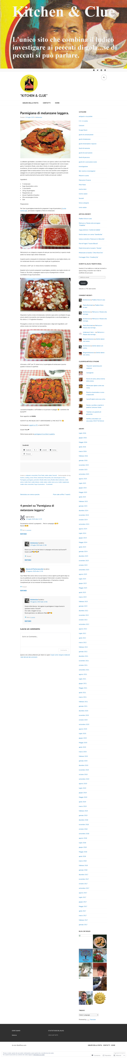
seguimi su (33, 425)
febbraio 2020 (83, 756)
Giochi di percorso (84, 157)
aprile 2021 (82, 692)
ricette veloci (24, 484)
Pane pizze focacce (85, 180)
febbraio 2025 (83, 501)
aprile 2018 (82, 856)
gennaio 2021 (83, 706)
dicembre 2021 (83, 656)
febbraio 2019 (83, 811)
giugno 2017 (83, 902)
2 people (32, 617)
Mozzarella (47, 477)
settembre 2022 (84, 624)
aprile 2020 (82, 747)
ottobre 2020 (83, 720)
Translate (93, 1019)
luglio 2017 (82, 897)
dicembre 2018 (83, 820)
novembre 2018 (84, 824)
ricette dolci (82, 189)
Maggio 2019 (83, 797)
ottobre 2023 (83, 565)
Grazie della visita (30, 103)
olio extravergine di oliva (58, 477)
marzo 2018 (83, 861)
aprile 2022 (82, 638)
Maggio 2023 (83, 588)
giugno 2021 (83, 683)
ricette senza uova (53, 482)
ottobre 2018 (83, 829)
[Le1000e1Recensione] (100, 970)
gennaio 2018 (83, 870)
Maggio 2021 (83, 688)
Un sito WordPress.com (19, 1045)
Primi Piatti (41, 475)
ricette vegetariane (63, 482)
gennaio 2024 (83, 551)
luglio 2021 (82, 679)
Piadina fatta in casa (85, 218)
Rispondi (23, 534)
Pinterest (101, 70)
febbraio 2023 (83, 601)
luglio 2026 (82, 433)
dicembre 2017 (83, 874)
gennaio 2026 (83, 460)
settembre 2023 (84, 570)
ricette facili (27, 482)
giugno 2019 (83, 793)
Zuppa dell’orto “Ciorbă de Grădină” (90, 230)
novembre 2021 (84, 661)
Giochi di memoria (84, 148)
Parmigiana (23, 480)
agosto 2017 (83, 893)
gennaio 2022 (83, 651)
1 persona (28, 530)
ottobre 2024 (83, 520)
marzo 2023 (83, 597)
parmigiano (30, 480)
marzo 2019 (83, 806)
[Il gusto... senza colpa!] (100, 941)
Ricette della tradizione (57, 480)
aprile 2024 (82, 547)
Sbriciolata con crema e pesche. (30, 494)
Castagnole (89, 373)
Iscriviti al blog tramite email (90, 264)
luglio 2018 (82, 843)
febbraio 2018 (83, 865)
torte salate (83, 207)
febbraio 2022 (83, 647)
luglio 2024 (82, 533)
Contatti (47, 103)
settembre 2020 (84, 724)
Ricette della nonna (45, 480)
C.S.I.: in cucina (83, 121)
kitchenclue (39, 117)
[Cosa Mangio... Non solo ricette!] (86, 984)
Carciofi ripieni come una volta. (95, 399)
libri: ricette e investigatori (87, 171)
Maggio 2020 (83, 742)
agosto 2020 (83, 729)
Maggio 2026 (83, 442)
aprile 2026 (82, 447)
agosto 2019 (83, 783)
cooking (27, 477)
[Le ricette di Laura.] (86, 970)
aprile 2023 (82, 592)
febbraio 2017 (83, 920)
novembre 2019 (84, 770)
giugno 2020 (83, 738)
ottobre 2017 (83, 884)
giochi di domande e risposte (87, 144)
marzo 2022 (83, 642)
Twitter (97, 70)
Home (57, 103)
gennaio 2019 (83, 815)
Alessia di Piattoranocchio (34, 569)
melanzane (41, 477)
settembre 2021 (84, 670)
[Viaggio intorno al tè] (86, 941)
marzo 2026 (83, 451)
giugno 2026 (83, 438)
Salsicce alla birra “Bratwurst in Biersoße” (92, 239)
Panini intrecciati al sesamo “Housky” (90, 248)
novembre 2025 (84, 465)
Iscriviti (83, 283)
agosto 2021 (83, 674)
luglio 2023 (82, 579)
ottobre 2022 (83, 620)
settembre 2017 (84, 888)
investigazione (83, 166)
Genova (14, 1035)
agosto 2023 (83, 574)
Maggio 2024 (83, 542)
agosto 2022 (83, 629)
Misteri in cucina (84, 175)
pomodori (36, 480)
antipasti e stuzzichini (32, 475)
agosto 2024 (83, 529)
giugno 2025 (83, 488)
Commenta (63, 650)
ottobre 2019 (83, 774)
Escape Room (83, 130)
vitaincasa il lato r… (89, 332)
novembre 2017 (84, 879)
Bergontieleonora (88, 339)
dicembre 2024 (83, 510)
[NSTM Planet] (86, 998)
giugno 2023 (83, 583)
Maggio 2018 (83, 852)
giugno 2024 (83, 538)
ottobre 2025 (83, 469)
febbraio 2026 (83, 456)
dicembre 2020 (83, 711)
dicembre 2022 (83, 611)
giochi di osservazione (85, 153)
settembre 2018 (84, 833)
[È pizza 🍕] (100, 955)
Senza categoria (84, 203)
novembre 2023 (84, 560)
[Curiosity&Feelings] (100, 984)
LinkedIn (105, 70)
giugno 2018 (83, 847)
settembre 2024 (84, 524)
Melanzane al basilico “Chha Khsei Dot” (91, 253)
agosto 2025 (83, 479)
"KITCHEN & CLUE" (34, 95)
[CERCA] (104, 77)
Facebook (94, 70)
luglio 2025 (82, 483)
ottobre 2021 (83, 665)
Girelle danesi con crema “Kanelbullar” (91, 234)
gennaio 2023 (83, 606)
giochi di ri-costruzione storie (88, 162)
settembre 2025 (84, 474)
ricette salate (48, 475)
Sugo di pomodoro (39, 484)
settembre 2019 (84, 779)
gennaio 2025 (83, 506)
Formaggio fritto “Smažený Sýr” (88, 257)
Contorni (81, 125)
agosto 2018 (83, 838)
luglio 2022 (82, 633)
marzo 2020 (83, 752)
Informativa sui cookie (39, 1054)
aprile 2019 (82, 802)
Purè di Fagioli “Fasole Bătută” (88, 243)
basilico (22, 477)
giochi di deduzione (84, 139)
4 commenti (49, 484)
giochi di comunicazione (86, 134)
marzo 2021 (83, 697)
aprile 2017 (82, 911)
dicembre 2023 (83, 556)
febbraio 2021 (83, 702)
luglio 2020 (82, 733)
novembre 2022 (84, 615)
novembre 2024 (84, 515)
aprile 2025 (82, 497)
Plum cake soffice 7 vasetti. (61, 494)
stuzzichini (31, 484)
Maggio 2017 (83, 906)
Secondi (54, 475)
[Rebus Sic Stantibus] (100, 998)
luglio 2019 (82, 788)
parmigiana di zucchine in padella (44, 434)
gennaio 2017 (83, 924)
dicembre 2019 (83, 765)
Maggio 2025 (83, 492)
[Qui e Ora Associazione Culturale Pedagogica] (86, 955)
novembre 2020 (84, 715)
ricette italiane (35, 482)
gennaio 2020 (83, 761)
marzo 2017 (83, 915)
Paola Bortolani (88, 305)
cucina (31, 477)
